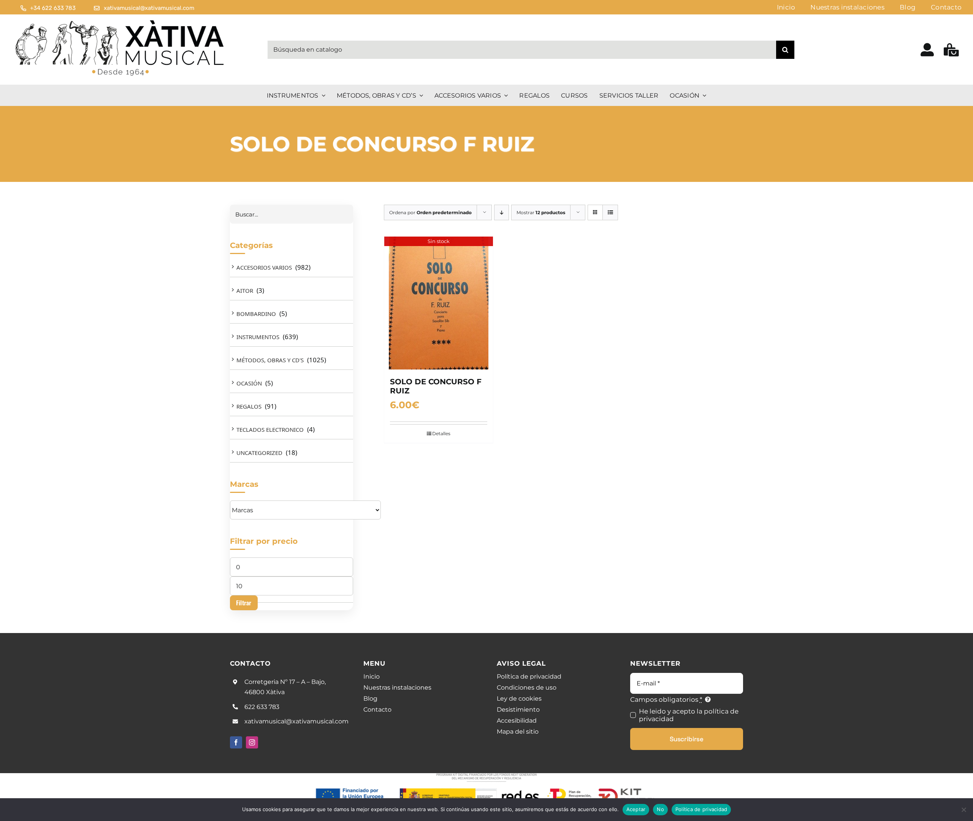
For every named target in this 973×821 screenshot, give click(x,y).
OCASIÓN (249, 383)
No (660, 809)
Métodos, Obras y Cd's (270, 360)
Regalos (248, 406)
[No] (963, 809)
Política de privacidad (701, 809)
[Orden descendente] (501, 212)
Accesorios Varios (264, 267)
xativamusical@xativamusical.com (296, 721)
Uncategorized (259, 452)
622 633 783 (261, 706)
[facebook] (236, 742)
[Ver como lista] (610, 212)
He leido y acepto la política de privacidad (688, 715)
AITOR (244, 290)
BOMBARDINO (256, 313)
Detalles (441, 433)
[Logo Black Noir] (120, 20)
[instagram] (252, 742)
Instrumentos (257, 337)
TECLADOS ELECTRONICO (270, 429)
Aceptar (636, 809)
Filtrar (244, 602)
